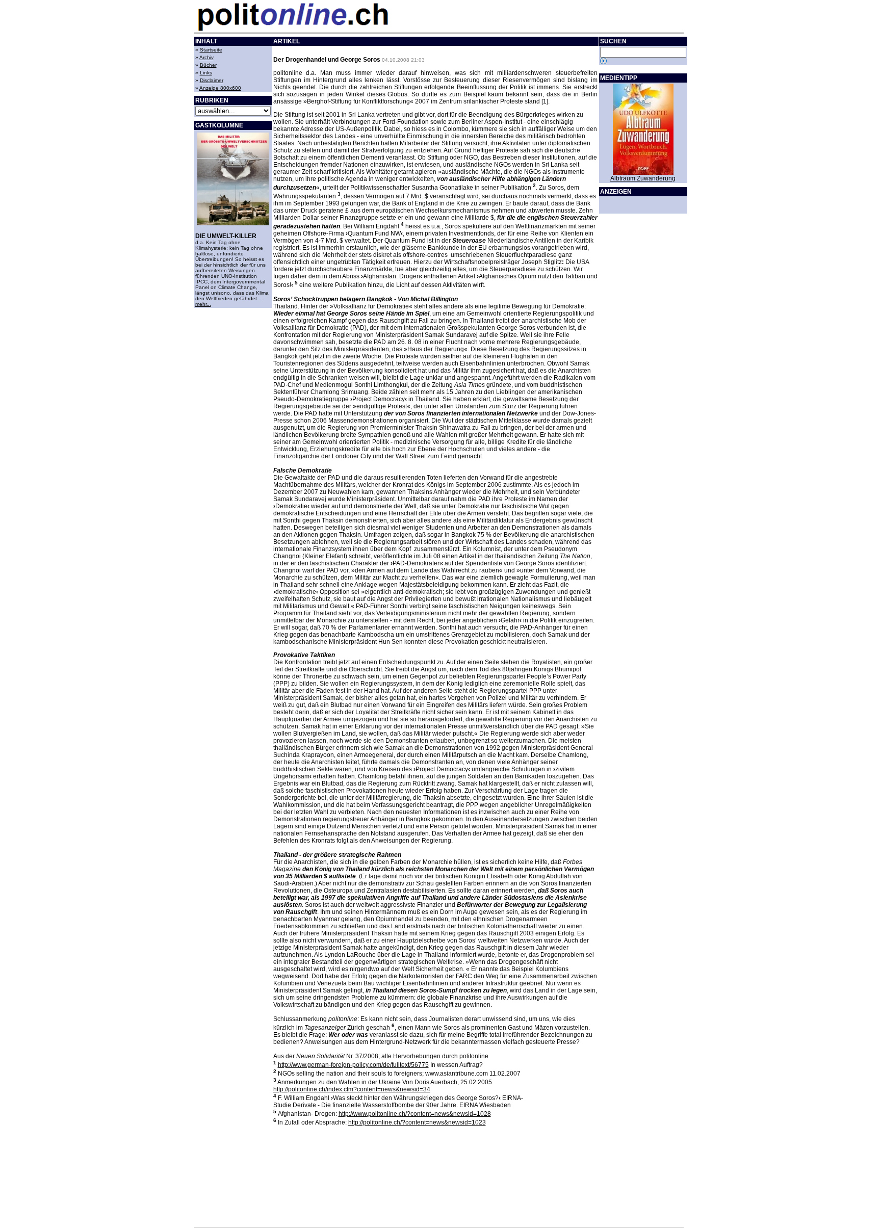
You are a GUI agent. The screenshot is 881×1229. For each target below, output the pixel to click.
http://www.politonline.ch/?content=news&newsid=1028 (415, 1113)
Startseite (211, 50)
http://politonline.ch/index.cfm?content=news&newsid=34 (351, 1089)
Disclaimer (211, 80)
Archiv (206, 57)
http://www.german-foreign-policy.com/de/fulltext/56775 (353, 1064)
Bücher (208, 65)
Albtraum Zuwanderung (643, 178)
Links (206, 72)
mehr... (203, 304)
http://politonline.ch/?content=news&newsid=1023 (417, 1122)
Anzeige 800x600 (220, 88)
